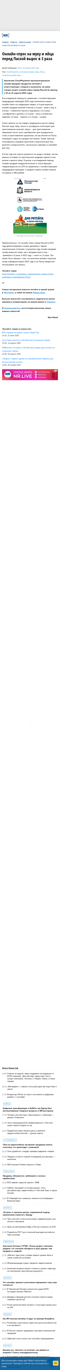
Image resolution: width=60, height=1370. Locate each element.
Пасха (42, 72)
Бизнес (7, 1208)
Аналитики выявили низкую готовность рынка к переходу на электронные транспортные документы (31, 1269)
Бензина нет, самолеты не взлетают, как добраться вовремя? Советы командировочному (26, 1351)
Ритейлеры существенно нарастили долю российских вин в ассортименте (32, 1324)
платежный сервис (26, 72)
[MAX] (23, 35)
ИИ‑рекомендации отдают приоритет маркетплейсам (29, 1263)
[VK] (18, 35)
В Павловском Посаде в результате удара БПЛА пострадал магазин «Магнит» (28, 1290)
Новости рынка (25, 42)
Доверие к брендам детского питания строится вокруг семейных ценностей (30, 1298)
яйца (37, 72)
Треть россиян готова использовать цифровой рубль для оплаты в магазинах (31, 1220)
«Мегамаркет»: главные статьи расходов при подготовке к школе (32, 1088)
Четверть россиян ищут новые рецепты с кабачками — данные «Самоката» (30, 1116)
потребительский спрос (11, 75)
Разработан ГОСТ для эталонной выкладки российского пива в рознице (31, 1233)
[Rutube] (39, 35)
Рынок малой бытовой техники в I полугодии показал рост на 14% (32, 1306)
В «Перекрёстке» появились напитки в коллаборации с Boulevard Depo (30, 1199)
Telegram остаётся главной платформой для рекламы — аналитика (31, 1158)
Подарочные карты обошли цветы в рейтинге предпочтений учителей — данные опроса (26, 1132)
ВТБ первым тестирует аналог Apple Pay (20, 332)
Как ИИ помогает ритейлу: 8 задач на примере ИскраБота (28, 1319)
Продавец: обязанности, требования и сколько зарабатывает (24, 1177)
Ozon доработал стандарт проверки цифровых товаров (30, 1151)
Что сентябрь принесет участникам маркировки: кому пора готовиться (30, 1283)
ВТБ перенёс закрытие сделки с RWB (23, 1182)
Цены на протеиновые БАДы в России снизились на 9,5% (31, 1227)
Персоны (8, 1241)
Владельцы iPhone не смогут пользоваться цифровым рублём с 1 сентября (30, 1095)
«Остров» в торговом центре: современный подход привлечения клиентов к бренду (26, 1213)
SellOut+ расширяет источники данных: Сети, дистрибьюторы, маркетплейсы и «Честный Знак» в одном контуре (32, 1190)
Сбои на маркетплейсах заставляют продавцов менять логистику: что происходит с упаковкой (28, 1146)
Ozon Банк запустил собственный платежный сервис (26, 340)
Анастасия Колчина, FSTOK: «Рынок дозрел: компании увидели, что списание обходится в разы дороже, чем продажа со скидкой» (28, 1248)
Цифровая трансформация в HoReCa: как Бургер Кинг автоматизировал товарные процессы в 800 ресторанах (28, 1109)
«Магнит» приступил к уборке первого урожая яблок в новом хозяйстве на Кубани (30, 1256)
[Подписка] (44, 35)
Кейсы (7, 1104)
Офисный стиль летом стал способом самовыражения (30, 1339)
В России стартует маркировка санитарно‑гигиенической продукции (31, 1332)
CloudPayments (12, 72)
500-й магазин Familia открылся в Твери (24, 1165)
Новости (13, 42)
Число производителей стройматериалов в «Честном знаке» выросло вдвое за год (29, 1124)
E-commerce (10, 1140)
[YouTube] (34, 35)
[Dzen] (28, 35)
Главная (5, 42)
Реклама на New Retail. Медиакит (30, 236)
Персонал (9, 1171)
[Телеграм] (12, 35)
